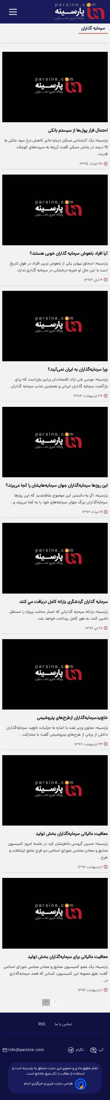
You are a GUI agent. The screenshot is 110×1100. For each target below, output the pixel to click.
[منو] (13, 12)
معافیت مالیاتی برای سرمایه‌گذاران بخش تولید (68, 957)
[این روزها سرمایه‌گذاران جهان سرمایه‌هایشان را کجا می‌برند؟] (55, 442)
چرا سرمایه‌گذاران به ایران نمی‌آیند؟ (78, 369)
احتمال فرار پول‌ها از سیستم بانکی (78, 130)
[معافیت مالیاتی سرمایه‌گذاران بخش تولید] (55, 790)
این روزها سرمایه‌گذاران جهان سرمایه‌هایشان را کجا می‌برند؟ (57, 485)
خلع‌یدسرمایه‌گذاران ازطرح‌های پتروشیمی (72, 718)
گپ (101, 1050)
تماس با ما (63, 1024)
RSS (41, 1024)
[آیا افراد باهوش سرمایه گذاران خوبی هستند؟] (55, 210)
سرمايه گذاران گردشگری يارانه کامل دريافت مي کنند (63, 602)
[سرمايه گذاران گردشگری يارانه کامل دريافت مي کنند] (55, 558)
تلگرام (80, 1050)
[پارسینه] (77, 12)
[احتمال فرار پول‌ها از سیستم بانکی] (55, 87)
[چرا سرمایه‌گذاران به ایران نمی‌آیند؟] (55, 326)
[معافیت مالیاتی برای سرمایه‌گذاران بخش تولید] (55, 913)
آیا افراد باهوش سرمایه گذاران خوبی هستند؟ (69, 253)
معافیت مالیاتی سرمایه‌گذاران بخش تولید (72, 834)
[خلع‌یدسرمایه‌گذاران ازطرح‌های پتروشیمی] (55, 674)
